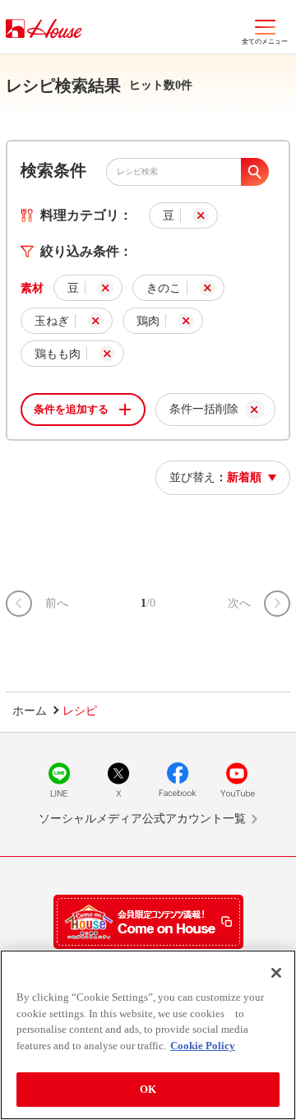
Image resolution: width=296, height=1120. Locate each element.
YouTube (237, 779)
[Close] (276, 973)
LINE (59, 779)
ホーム (29, 711)
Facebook (178, 779)
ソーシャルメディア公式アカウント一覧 (142, 818)
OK (148, 1089)
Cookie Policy (202, 1045)
